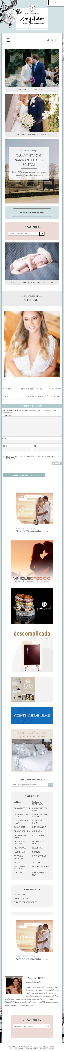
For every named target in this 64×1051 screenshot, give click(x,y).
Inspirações (20, 848)
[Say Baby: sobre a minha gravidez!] (32, 261)
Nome (5, 439)
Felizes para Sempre (38, 843)
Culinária (37, 831)
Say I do (36, 862)
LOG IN (56, 2)
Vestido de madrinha (19, 868)
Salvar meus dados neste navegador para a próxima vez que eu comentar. (31, 457)
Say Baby (18, 862)
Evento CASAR (21, 898)
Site (34, 446)
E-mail (5, 446)
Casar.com (19, 827)
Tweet (6, 396)
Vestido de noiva (40, 866)
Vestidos (18, 873)
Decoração (38, 835)
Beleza (17, 802)
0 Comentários (36, 396)
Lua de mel (37, 848)
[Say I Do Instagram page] (48, 40)
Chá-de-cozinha (22, 831)
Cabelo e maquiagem (37, 803)
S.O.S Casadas (39, 856)
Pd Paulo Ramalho (18, 857)
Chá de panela (39, 827)
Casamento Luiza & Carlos (24, 475)
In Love (57, 396)
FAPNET (52, 1046)
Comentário (8, 415)
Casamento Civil (22, 808)
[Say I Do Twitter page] (51, 40)
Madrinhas (19, 852)
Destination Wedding (20, 843)
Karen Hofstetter (29, 1046)
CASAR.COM (19, 895)
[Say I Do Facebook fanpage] (55, 40)
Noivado (36, 852)
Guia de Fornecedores (25, 902)
